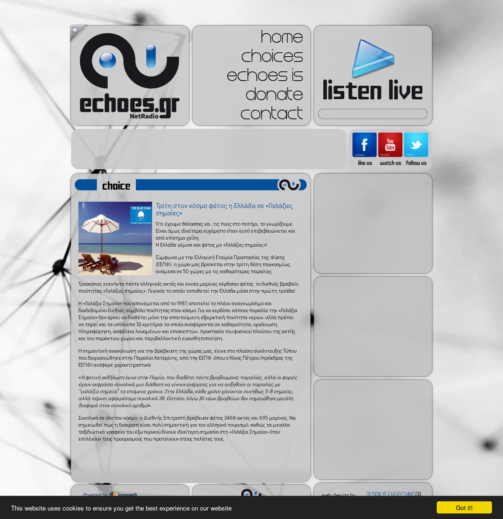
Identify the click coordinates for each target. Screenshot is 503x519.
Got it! (464, 507)
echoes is (265, 77)
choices (272, 58)
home (282, 39)
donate (274, 96)
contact (271, 115)
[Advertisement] (209, 149)
